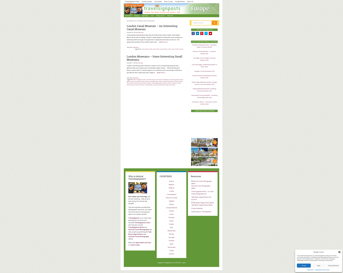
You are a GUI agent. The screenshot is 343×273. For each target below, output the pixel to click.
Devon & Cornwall (171, 198)
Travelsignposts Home (132, 1)
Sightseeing (135, 47)
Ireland (171, 224)
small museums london (159, 85)
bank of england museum (139, 79)
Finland (171, 211)
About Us (190, 1)
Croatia (171, 191)
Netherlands (172, 231)
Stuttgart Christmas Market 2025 (204, 71)
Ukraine (171, 254)
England (171, 201)
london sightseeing (156, 83)
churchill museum (150, 79)
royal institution (149, 85)
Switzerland (171, 247)
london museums (146, 83)
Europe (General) (171, 208)
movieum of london (166, 83)
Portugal (171, 237)
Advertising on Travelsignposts (201, 212)
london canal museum (161, 49)
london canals (171, 49)
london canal (152, 49)
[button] (339, 252)
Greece (171, 221)
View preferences (333, 265)
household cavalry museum (142, 81)
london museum (179, 49)
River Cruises (168, 1)
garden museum (179, 79)
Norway (171, 234)
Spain (171, 244)
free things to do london (168, 79)
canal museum (144, 49)
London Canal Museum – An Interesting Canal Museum (152, 27)
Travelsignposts (171, 8)
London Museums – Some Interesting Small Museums (154, 58)
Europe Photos (180, 1)
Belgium (171, 184)
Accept (304, 265)
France (171, 214)
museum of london (139, 85)
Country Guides (147, 1)
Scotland (171, 241)
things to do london (170, 85)
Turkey (171, 250)
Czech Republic (171, 194)
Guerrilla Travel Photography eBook (200, 187)
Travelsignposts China (142, 223)
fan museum (159, 79)
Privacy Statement (197, 208)
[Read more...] (163, 42)
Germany (171, 217)
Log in (184, 262)
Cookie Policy (310, 269)
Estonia (171, 204)
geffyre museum (131, 81)
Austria (171, 181)
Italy (171, 227)
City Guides (158, 1)
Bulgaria (171, 188)
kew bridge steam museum (156, 81)
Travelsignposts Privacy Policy (322, 269)
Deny (318, 265)
